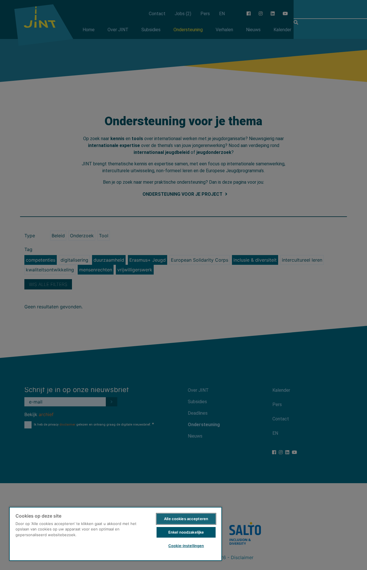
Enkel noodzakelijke (186, 532)
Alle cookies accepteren (186, 518)
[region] (115, 533)
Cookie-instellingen (186, 545)
